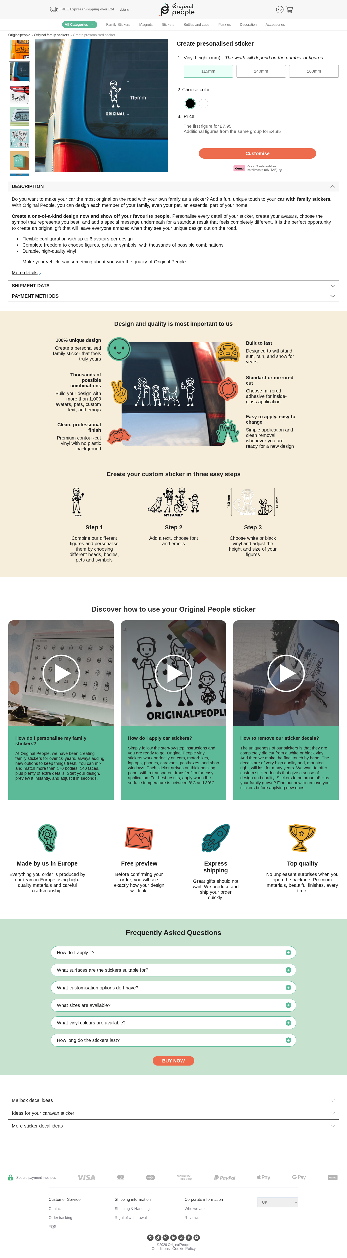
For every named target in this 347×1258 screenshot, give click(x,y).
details (124, 9)
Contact (55, 1209)
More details (25, 272)
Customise (257, 153)
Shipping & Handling (132, 1209)
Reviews (192, 1218)
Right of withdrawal (131, 1218)
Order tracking (60, 1218)
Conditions (161, 1249)
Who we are (195, 1209)
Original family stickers (51, 35)
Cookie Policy (184, 1249)
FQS (52, 1227)
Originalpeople (19, 35)
